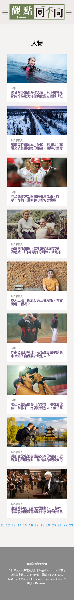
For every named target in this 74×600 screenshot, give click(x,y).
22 (65, 525)
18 (42, 525)
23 (71, 525)
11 (2, 525)
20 (54, 525)
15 (25, 525)
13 (14, 525)
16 (31, 525)
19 (48, 525)
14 (19, 525)
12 (8, 525)
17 (37, 525)
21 (60, 525)
